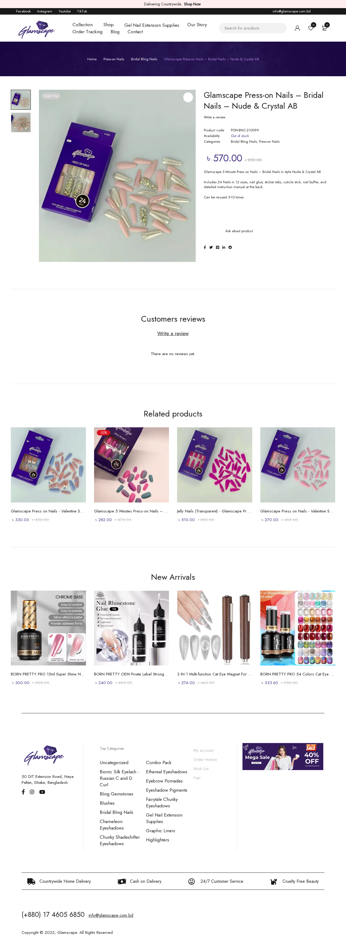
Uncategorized (114, 762)
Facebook (23, 11)
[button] (188, 97)
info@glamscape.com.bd (292, 11)
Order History (205, 759)
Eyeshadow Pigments (166, 790)
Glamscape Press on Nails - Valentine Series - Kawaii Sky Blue (48, 511)
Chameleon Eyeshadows (112, 824)
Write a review (214, 117)
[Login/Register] (297, 28)
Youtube (65, 11)
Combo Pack (158, 762)
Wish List (200, 769)
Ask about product (239, 231)
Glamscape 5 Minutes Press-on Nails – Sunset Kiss (131, 511)
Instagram (44, 11)
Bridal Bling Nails (144, 59)
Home (92, 59)
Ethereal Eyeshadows (166, 771)
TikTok (82, 11)
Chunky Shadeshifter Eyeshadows (120, 840)
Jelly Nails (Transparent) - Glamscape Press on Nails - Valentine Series (214, 511)
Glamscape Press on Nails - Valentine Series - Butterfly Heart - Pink (297, 511)
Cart (196, 778)
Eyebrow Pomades (164, 781)
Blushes (107, 803)
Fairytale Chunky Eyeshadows (162, 802)
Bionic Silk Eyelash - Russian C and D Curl (119, 778)
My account (203, 750)
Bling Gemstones (116, 794)
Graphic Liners (160, 830)
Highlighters (157, 840)
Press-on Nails (114, 59)
